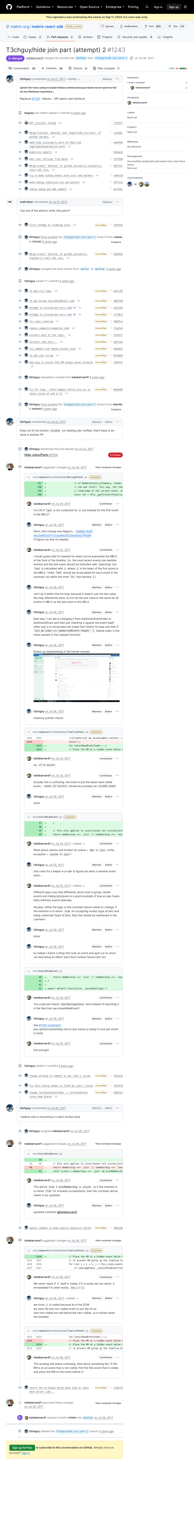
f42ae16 (118, 1076)
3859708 (118, 301)
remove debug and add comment (47, 189)
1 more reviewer (136, 82)
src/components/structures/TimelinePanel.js (60, 732)
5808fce (118, 321)
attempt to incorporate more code (50, 307)
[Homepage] (9, 7)
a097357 (118, 166)
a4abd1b (118, 348)
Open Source (89, 7)
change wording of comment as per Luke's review (59, 1076)
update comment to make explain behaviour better (60, 1228)
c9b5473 (118, 362)
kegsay (29, 112)
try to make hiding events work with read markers (61, 175)
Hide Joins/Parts (41, 455)
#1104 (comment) (50, 1025)
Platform (23, 7)
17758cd (118, 314)
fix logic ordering (41, 321)
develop (81, 58)
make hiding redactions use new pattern (54, 182)
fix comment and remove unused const (52, 348)
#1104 (36, 98)
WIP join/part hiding (42, 123)
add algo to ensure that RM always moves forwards (61, 362)
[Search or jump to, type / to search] (146, 7)
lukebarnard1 (35, 58)
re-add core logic (40, 291)
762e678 (118, 1085)
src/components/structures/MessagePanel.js (60, 477)
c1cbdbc (118, 132)
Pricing (133, 7)
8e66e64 (118, 389)
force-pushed (49, 237)
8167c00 (118, 291)
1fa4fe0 (118, 328)
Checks (82, 68)
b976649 (118, 355)
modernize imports (40, 152)
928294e (118, 254)
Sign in (25, 1452)
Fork (154, 26)
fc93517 (118, 123)
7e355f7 (118, 335)
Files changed (110, 68)
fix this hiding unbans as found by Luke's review (61, 1085)
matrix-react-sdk (47, 26)
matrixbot (26, 201)
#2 (74, 314)
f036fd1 (118, 225)
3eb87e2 (118, 1092)
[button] (74, 79)
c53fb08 (118, 159)
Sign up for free (22, 1447)
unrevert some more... (43, 342)
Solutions (43, 7)
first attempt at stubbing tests (49, 225)
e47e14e (118, 307)
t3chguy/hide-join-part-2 (111, 58)
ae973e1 (118, 342)
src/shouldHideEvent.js (47, 817)
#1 (74, 307)
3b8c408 (118, 1228)
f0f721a (118, 182)
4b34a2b (118, 152)
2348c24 (118, 1387)
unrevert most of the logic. (47, 335)
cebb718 (118, 175)
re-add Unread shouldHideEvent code (51, 301)
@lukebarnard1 (67, 1212)
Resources (65, 7)
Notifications (131, 26)
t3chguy (25, 78)
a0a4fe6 (118, 142)
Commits (56, 68)
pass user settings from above (48, 159)
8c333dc (118, 189)
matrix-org (20, 26)
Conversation (26, 68)
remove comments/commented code (49, 328)
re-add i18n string (41, 355)
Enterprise (113, 7)
